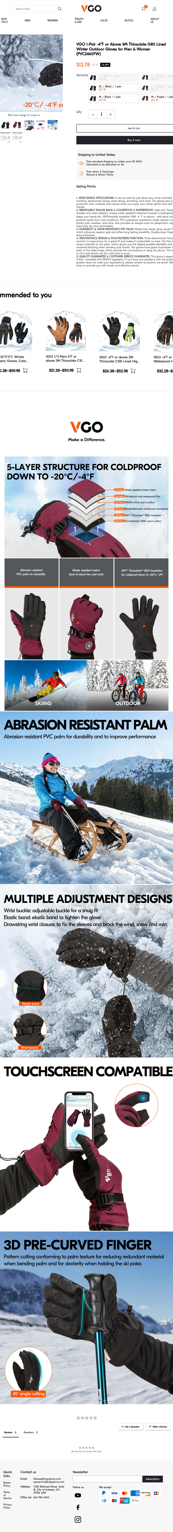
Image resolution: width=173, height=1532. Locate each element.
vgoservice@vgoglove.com (48, 1481)
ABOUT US (154, 21)
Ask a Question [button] (132, 1426)
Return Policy (7, 1484)
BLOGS (129, 20)
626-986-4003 (41, 1497)
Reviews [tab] (8, 1432)
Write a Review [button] (160, 1426)
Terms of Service (7, 1495)
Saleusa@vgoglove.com (47, 1478)
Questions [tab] (29, 1432)
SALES (104, 20)
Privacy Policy (7, 1506)
